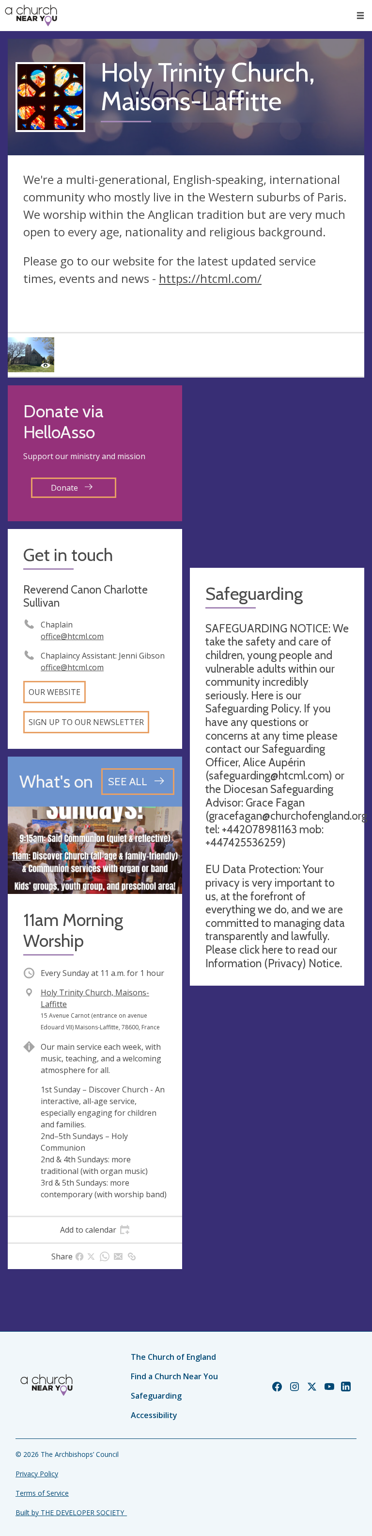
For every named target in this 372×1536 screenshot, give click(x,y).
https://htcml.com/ (210, 278)
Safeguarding (156, 1395)
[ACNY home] (31, 15)
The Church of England (173, 1357)
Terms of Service (42, 1493)
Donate (65, 487)
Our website (54, 692)
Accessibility (154, 1415)
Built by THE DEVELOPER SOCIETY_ (71, 1512)
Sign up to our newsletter (86, 722)
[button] (360, 15)
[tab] (95, 1229)
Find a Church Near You (174, 1376)
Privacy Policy (37, 1473)
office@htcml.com (72, 636)
